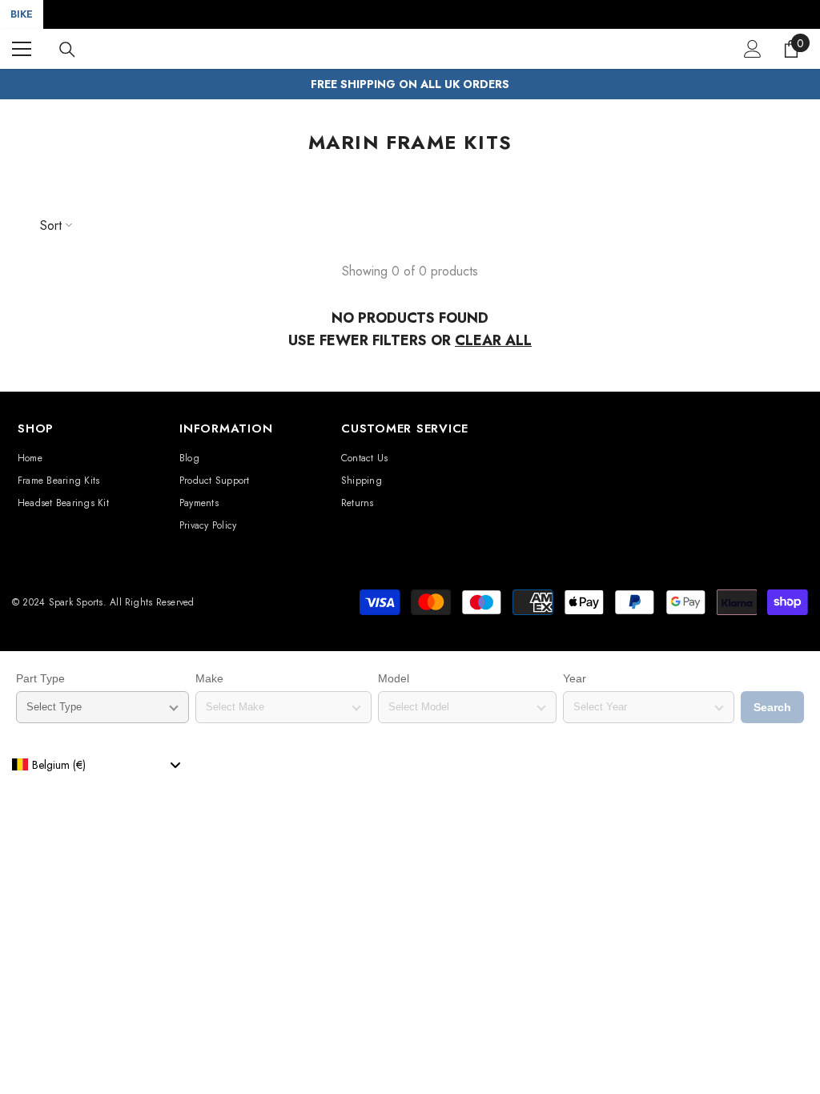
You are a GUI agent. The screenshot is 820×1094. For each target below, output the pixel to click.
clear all (493, 340)
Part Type (40, 678)
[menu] (21, 48)
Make (209, 678)
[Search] (67, 49)
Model (393, 678)
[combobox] (96, 765)
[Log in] (753, 49)
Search (772, 707)
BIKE (21, 14)
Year (574, 678)
